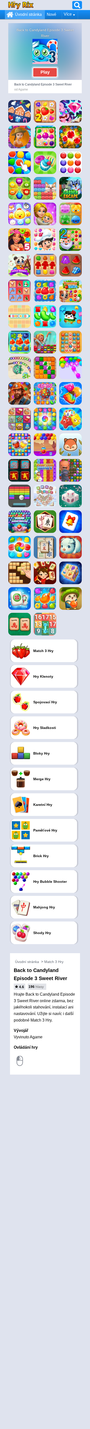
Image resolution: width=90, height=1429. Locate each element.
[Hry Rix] (21, 5)
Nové (51, 14)
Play (45, 72)
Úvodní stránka (28, 14)
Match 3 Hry (54, 962)
